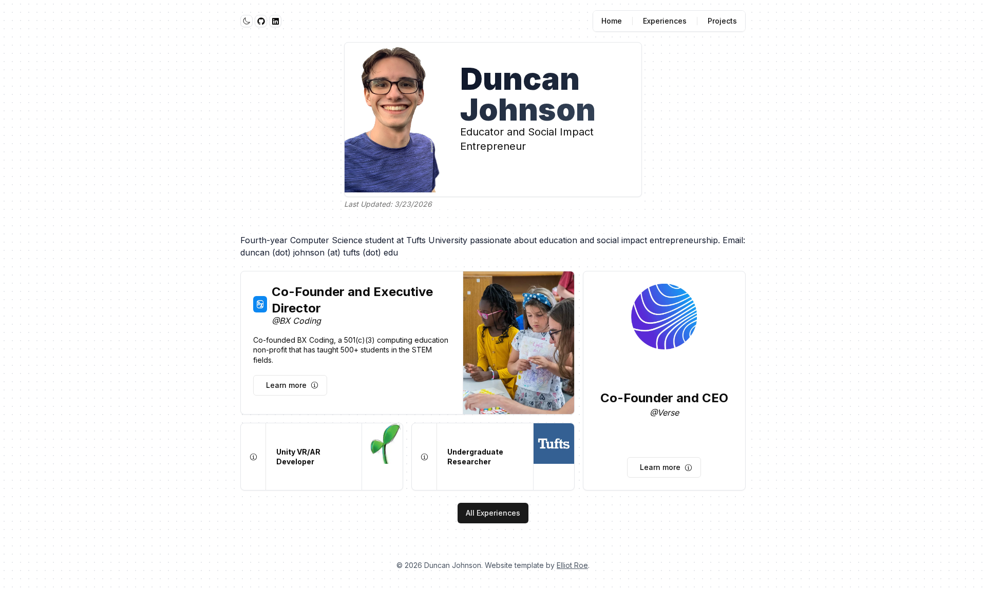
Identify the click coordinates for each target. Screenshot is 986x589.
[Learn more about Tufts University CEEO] (424, 456)
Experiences (665, 20)
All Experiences (493, 512)
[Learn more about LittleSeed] (253, 456)
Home (611, 20)
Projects (722, 20)
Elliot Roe (572, 565)
